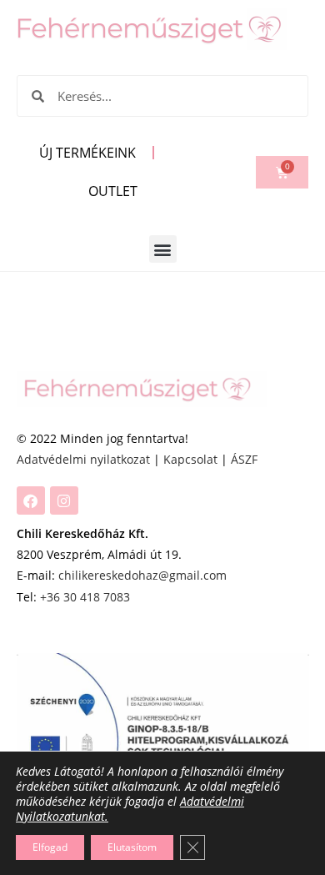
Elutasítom (132, 847)
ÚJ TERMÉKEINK (87, 152)
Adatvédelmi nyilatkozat (83, 459)
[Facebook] (31, 500)
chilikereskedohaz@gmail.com (142, 575)
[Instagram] (64, 500)
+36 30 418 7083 (85, 597)
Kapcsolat (190, 459)
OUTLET (113, 191)
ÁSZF (244, 459)
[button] (163, 249)
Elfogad (50, 847)
